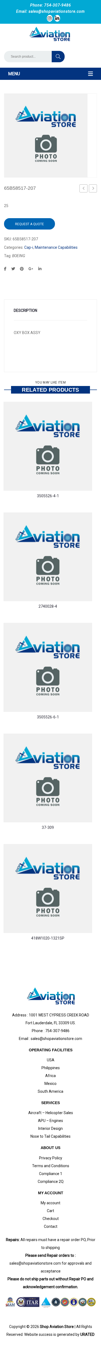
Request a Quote (29, 224)
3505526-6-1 (48, 717)
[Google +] (31, 268)
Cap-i (28, 247)
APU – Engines (50, 1120)
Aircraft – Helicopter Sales (50, 1113)
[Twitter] (13, 268)
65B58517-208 (93, 189)
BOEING (18, 256)
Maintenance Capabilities (56, 247)
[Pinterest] (22, 268)
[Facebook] (5, 268)
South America (50, 1091)
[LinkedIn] (39, 268)
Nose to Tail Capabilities (50, 1136)
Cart (50, 1211)
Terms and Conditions (50, 1166)
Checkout (51, 1218)
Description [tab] (25, 310)
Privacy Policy (50, 1158)
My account (50, 1203)
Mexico (50, 1083)
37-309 (48, 827)
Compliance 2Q (51, 1181)
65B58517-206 (84, 189)
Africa (50, 1076)
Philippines (50, 1068)
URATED (87, 1334)
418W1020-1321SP (47, 938)
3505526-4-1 (48, 496)
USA (50, 1060)
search (58, 56)
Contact (50, 1226)
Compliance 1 (50, 1174)
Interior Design (50, 1128)
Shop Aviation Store (57, 1326)
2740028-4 (48, 606)
